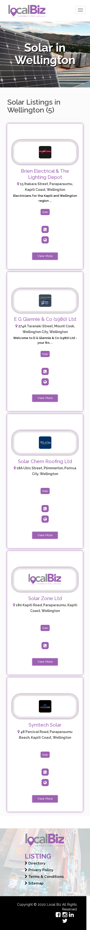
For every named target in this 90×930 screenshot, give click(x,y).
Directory (36, 863)
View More (45, 256)
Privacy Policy (40, 870)
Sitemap (35, 883)
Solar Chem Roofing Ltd (45, 461)
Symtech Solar (45, 725)
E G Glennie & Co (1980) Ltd (45, 319)
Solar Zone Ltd (45, 598)
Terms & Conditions (45, 876)
